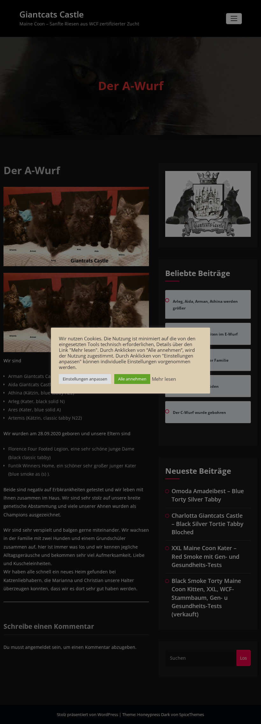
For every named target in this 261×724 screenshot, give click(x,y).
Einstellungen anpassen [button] (85, 379)
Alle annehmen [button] (132, 379)
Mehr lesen (164, 379)
